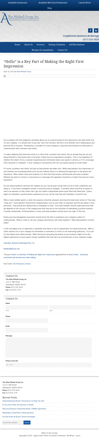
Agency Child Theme (40, 435)
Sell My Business (76, 44)
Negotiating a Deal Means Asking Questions (18, 413)
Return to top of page (49, 433)
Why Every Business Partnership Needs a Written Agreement (24, 409)
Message (9, 336)
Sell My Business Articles (22, 264)
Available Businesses (17, 3)
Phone (8, 316)
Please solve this (12, 361)
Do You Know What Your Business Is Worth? (18, 405)
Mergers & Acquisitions (42, 50)
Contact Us (62, 50)
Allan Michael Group (22, 19)
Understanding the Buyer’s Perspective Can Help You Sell (23, 401)
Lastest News (85, 3)
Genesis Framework (58, 435)
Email (8, 326)
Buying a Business (57, 44)
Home (17, 44)
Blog (49, 8)
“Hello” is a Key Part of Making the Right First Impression (33, 254)
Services (40, 44)
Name (8, 303)
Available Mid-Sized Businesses (53, 3)
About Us (28, 44)
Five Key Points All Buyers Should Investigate (18, 417)
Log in (78, 435)
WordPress (71, 435)
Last (51, 310)
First (7, 310)
